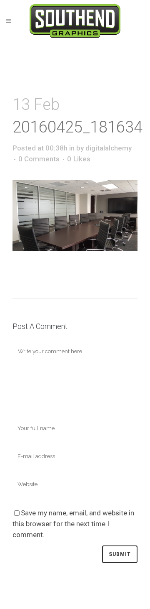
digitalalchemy (108, 148)
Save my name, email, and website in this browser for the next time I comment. (73, 524)
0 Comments (39, 159)
